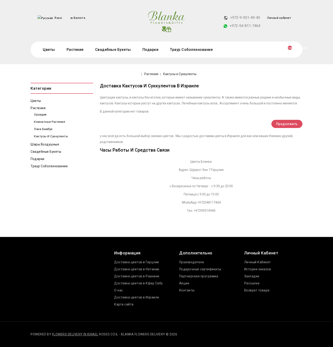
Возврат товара (257, 290)
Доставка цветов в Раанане (136, 276)
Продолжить (287, 124)
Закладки (251, 276)
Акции (184, 283)
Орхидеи (40, 114)
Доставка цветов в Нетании (136, 269)
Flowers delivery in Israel (75, 334)
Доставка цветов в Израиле (136, 297)
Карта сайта (124, 304)
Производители (191, 262)
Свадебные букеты (113, 49)
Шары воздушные (45, 144)
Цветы (49, 49)
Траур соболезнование (191, 49)
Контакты (187, 290)
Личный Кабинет (257, 262)
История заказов (257, 269)
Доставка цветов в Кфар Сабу (138, 283)
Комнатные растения (49, 121)
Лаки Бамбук (43, 129)
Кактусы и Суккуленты (179, 74)
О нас (118, 290)
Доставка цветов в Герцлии (136, 262)
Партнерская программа (198, 276)
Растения (75, 49)
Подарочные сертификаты (200, 269)
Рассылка (252, 283)
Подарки (150, 49)
